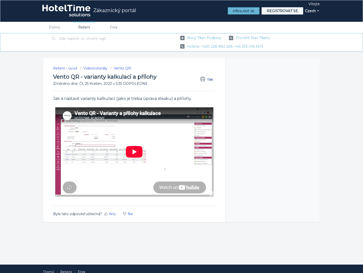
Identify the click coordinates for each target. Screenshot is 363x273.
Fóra (113, 27)
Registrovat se (282, 11)
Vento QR (122, 68)
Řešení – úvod (65, 68)
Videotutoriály (95, 68)
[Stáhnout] (172, 71)
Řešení (84, 27)
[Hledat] (54, 39)
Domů (54, 27)
